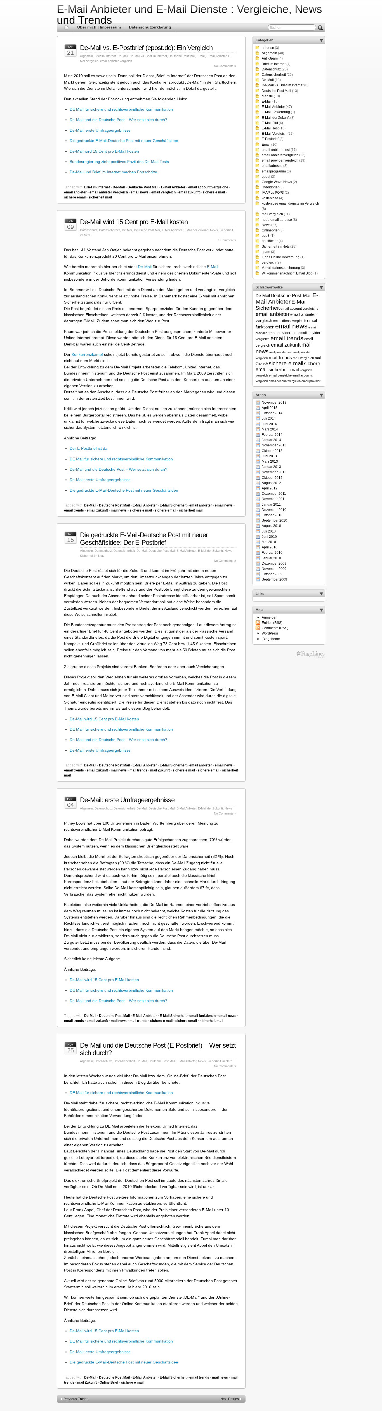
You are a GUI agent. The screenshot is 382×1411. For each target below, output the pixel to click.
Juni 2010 (269, 537)
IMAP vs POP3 (273, 193)
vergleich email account (271, 381)
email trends (74, 510)
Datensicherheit (109, 230)
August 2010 (271, 526)
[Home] (66, 27)
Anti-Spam (270, 58)
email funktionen (202, 1016)
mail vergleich (272, 214)
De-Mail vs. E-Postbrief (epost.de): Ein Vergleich (146, 47)
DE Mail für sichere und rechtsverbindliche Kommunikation (121, 109)
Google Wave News (277, 182)
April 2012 (269, 488)
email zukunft (189, 192)
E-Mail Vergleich (274, 134)
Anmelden (269, 617)
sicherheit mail (100, 197)
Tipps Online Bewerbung (281, 257)
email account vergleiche (208, 187)
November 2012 (274, 472)
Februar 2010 (272, 553)
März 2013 (270, 461)
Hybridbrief (270, 187)
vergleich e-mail (266, 375)
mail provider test (281, 352)
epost (266, 177)
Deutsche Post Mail (182, 56)
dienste (267, 96)
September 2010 (274, 520)
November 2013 (274, 445)
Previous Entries (75, 1399)
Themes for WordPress (310, 654)
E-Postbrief (270, 139)
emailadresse (272, 166)
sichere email (75, 197)
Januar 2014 (271, 440)
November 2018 (274, 402)
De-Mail (122, 56)
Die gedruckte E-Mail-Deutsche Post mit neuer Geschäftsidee (124, 140)
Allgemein (86, 56)
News (214, 230)
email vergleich (163, 192)
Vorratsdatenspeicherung (281, 268)
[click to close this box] (321, 40)
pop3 (266, 236)
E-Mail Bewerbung (276, 112)
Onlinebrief (270, 230)
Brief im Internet (105, 56)
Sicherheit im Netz (92, 555)
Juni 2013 (269, 456)
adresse (268, 48)
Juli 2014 (269, 418)
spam (266, 252)
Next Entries (229, 1399)
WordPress (270, 633)
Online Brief (109, 1382)
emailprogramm (274, 171)
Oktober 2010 (272, 515)
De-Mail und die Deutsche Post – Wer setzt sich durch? (118, 119)
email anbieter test (276, 150)
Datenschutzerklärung (150, 27)
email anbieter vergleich (116, 61)
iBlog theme (271, 639)
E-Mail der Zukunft (195, 230)
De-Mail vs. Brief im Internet (148, 56)
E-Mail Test (270, 128)
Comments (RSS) (275, 628)
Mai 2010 (269, 542)
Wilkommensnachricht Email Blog (287, 273)
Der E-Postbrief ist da (88, 448)
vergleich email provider (304, 381)
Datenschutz (88, 230)
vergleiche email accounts (295, 375)
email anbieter (75, 192)
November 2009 (274, 569)
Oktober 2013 (272, 451)
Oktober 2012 (272, 478)
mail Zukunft (160, 770)
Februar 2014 (272, 435)
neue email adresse (277, 220)
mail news (119, 510)
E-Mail (201, 56)
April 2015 (269, 408)
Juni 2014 (269, 424)
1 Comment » (227, 240)
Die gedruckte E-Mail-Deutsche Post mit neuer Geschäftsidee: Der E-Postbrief (144, 538)
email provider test (283, 333)
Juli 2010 (269, 531)
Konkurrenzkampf (87, 354)
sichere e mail (213, 192)
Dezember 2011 (274, 494)
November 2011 (274, 499)
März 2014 (270, 429)
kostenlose (270, 198)
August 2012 (271, 483)
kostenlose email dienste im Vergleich (290, 203)
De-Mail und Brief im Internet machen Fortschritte (113, 172)
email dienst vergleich (289, 321)
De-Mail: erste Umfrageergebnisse (100, 130)
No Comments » (225, 66)
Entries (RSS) (272, 623)
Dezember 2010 (274, 510)
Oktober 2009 (272, 574)
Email (266, 144)
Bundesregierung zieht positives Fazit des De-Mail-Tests (119, 161)
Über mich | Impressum (99, 27)
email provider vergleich (280, 160)
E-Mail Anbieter (217, 56)
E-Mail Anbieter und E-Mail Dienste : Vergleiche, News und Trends (189, 14)
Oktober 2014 (272, 413)
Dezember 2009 (274, 563)
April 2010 (269, 547)
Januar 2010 (271, 558)
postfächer (270, 241)
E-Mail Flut (270, 123)
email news (139, 192)
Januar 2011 (271, 504)
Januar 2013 (271, 467)
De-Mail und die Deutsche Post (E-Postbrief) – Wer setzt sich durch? (158, 1048)
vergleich (269, 262)
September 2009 (274, 579)
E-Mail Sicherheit (173, 505)
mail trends (138, 770)
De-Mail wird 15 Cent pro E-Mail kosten (104, 151)
